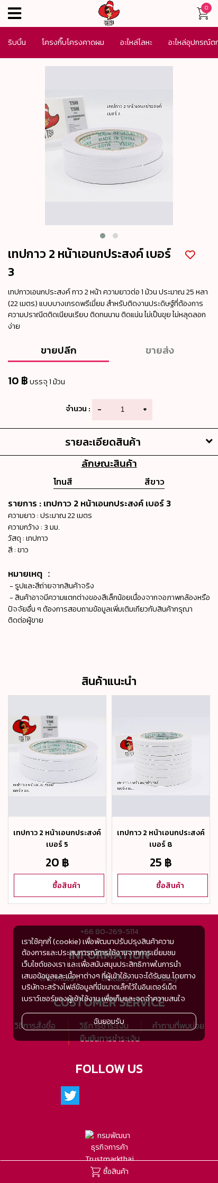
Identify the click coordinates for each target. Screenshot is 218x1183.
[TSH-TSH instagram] (148, 1096)
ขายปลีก (59, 350)
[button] (102, 235)
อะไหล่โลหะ (136, 42)
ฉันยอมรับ (109, 1021)
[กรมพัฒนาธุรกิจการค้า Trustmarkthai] (109, 1147)
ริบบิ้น (17, 42)
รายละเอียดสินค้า (103, 442)
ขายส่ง (160, 350)
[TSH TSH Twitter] (70, 1096)
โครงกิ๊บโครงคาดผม (73, 42)
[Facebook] (96, 1096)
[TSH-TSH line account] (122, 1096)
